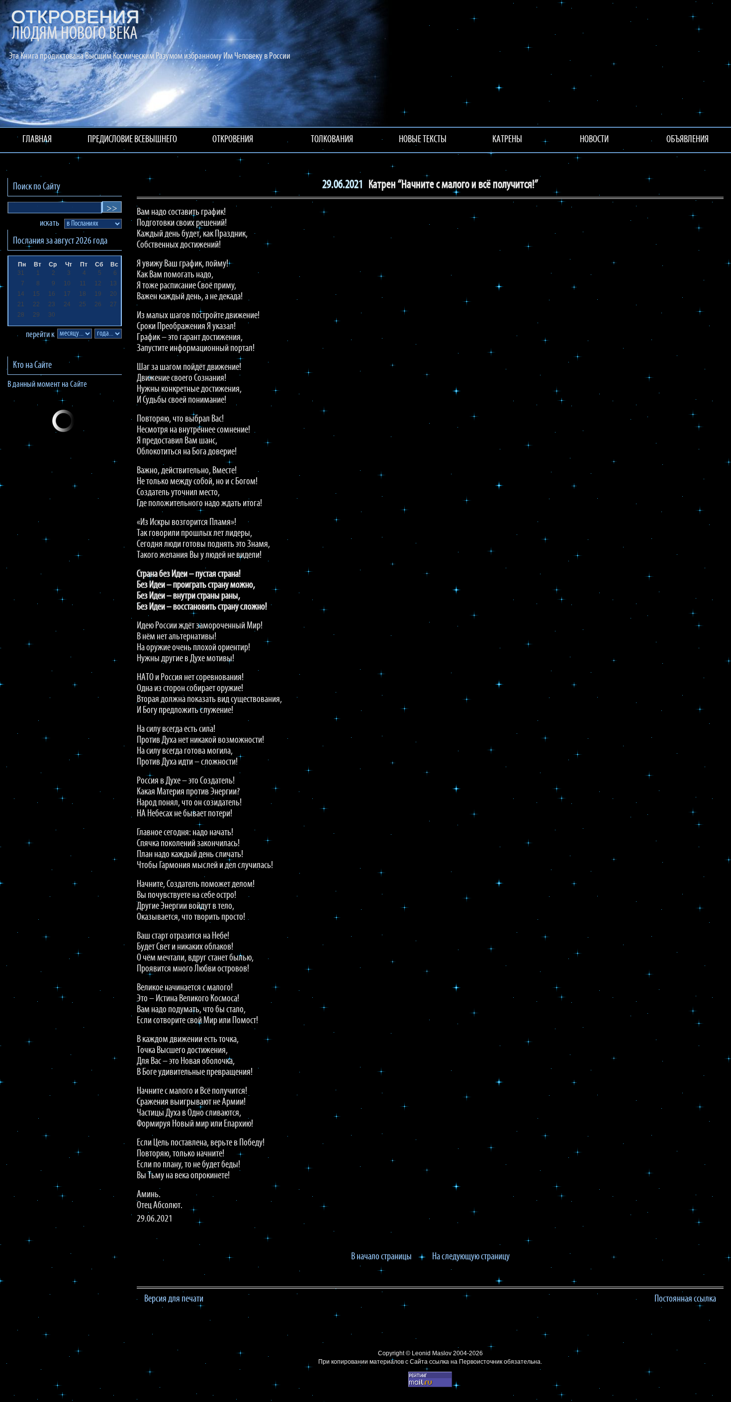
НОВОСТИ (594, 140)
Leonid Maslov (432, 1353)
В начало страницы (381, 1257)
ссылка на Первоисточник (465, 1361)
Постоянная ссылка (685, 1299)
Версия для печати (173, 1299)
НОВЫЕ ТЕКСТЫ (423, 140)
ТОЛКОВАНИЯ (332, 140)
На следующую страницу (471, 1257)
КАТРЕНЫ (507, 140)
